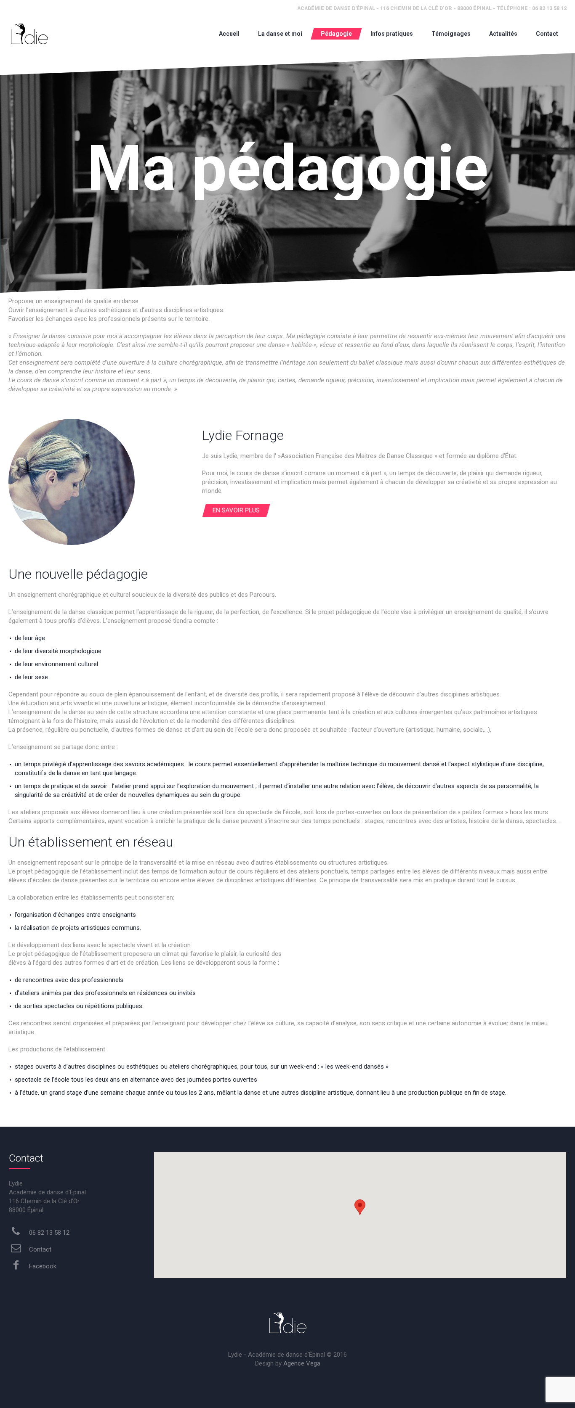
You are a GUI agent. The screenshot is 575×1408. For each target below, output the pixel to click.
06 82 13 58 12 (48, 1232)
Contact (39, 1249)
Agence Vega (301, 1363)
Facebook (41, 1266)
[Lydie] (29, 34)
